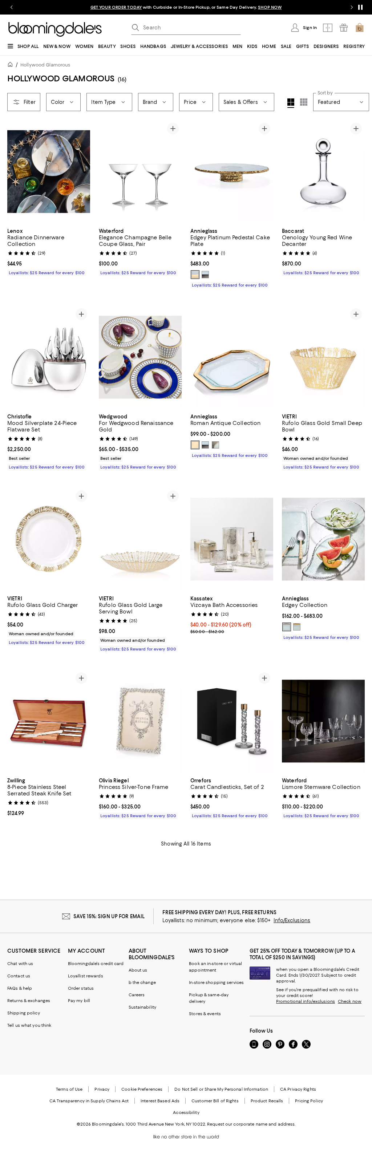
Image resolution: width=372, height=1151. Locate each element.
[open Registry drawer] (344, 27)
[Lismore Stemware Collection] (323, 721)
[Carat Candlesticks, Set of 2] (231, 721)
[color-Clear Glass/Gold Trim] (195, 274)
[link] (48, 251)
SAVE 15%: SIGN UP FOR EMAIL (109, 916)
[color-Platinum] (215, 445)
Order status (81, 988)
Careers (137, 994)
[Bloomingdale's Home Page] (55, 29)
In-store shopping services (216, 982)
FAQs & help (19, 988)
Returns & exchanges (28, 1000)
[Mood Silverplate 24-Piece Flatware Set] (48, 357)
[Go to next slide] (351, 7)
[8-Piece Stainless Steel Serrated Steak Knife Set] (48, 721)
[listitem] (186, 7)
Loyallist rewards (85, 975)
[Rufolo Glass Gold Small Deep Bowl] (323, 357)
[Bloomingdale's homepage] (11, 65)
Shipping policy (23, 1013)
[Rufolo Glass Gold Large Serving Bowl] (140, 539)
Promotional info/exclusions (305, 1001)
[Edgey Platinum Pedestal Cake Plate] (231, 171)
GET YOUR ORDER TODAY (116, 7)
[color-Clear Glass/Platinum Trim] (205, 274)
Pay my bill (79, 1000)
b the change (142, 982)
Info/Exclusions (292, 920)
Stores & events (205, 1013)
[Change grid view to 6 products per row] (303, 102)
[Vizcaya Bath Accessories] (231, 539)
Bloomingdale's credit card (96, 963)
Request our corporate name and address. (251, 1124)
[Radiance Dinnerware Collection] (48, 171)
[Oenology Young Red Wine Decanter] (323, 171)
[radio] (195, 274)
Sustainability (143, 1007)
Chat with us (20, 963)
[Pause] (360, 7)
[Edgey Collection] (323, 539)
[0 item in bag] (360, 27)
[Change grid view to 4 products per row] (290, 103)
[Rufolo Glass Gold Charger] (48, 539)
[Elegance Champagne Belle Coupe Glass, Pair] (140, 171)
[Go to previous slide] (11, 7)
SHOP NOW (270, 7)
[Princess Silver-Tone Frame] (140, 721)
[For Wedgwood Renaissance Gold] (140, 357)
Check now (349, 1001)
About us (138, 970)
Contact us (18, 975)
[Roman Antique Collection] (231, 357)
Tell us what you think (29, 1025)
